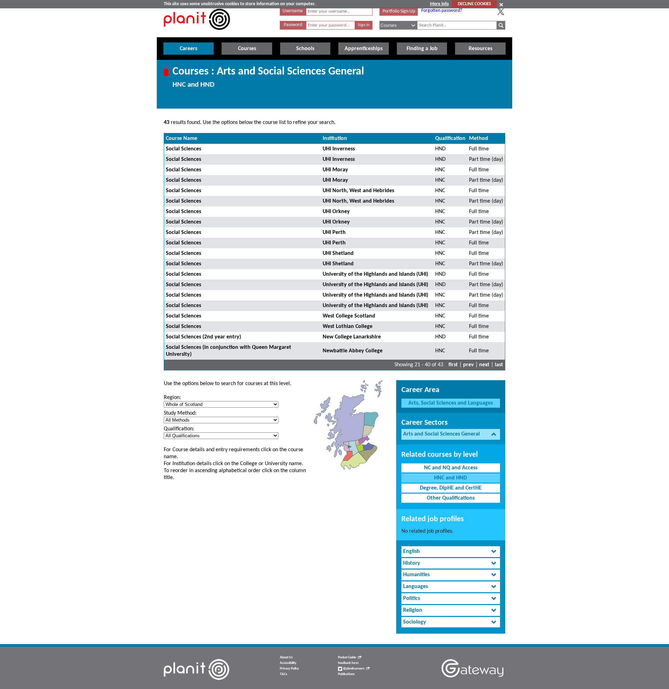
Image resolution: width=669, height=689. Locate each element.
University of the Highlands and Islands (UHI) (375, 274)
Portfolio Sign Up (399, 11)
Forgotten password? (441, 10)
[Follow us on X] (500, 11)
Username (293, 11)
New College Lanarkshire (352, 337)
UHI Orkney (336, 211)
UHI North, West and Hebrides (358, 191)
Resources (480, 49)
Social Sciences (183, 149)
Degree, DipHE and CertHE (451, 488)
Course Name (181, 138)
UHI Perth (334, 232)
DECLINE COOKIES (474, 4)
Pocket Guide (347, 657)
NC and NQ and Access (450, 468)
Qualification (450, 138)
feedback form (348, 663)
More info (439, 4)
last (499, 365)
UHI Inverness (339, 149)
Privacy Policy (289, 668)
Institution (335, 138)
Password (293, 25)
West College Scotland (349, 316)
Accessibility (288, 663)
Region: (172, 397)
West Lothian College (347, 326)
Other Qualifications (451, 498)
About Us (286, 657)
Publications (346, 674)
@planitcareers (353, 668)
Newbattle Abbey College (353, 351)
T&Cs (283, 674)
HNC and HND (450, 478)
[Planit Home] (197, 34)
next (484, 365)
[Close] (501, 4)
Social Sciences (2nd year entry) (203, 337)
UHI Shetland (338, 253)
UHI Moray (335, 170)
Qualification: (179, 429)
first (453, 365)
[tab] (450, 434)
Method (478, 138)
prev (468, 365)
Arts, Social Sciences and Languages (450, 403)
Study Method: (180, 413)
